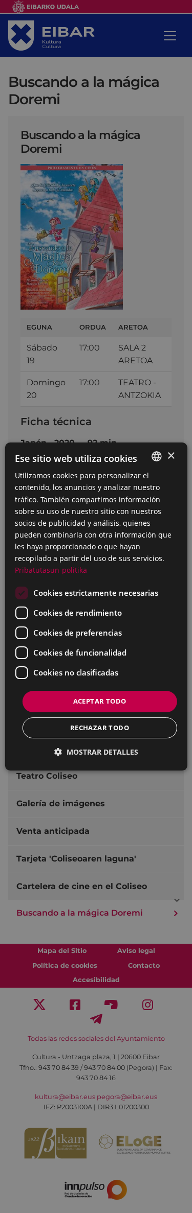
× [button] (171, 456)
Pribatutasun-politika (51, 570)
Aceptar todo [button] (99, 701)
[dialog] (96, 606)
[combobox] (157, 456)
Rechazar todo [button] (99, 727)
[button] (96, 752)
